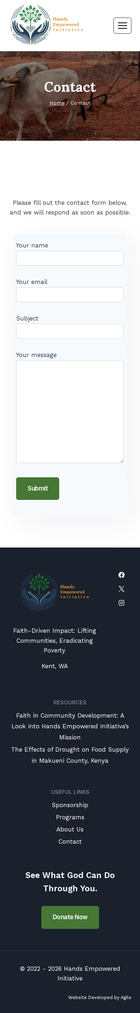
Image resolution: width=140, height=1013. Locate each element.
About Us (70, 829)
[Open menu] (122, 25)
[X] (121, 589)
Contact (70, 841)
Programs (70, 817)
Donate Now (70, 917)
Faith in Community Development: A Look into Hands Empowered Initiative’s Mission (70, 726)
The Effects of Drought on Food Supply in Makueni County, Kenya (70, 755)
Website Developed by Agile (99, 997)
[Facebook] (121, 575)
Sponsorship (70, 805)
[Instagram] (121, 603)
